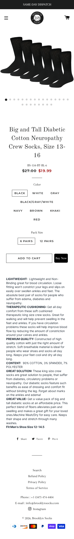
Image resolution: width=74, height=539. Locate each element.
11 (47, 100)
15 (64, 100)
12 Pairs (47, 241)
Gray (55, 193)
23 (47, 105)
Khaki (55, 210)
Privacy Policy (37, 482)
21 (39, 105)
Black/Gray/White (37, 201)
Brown (36, 210)
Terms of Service (37, 488)
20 (35, 105)
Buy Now (61, 258)
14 (60, 100)
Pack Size (37, 232)
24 (51, 105)
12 (51, 100)
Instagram (39, 509)
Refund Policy (37, 476)
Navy (18, 210)
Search (37, 470)
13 (55, 100)
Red (37, 219)
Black (19, 193)
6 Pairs (26, 241)
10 (43, 100)
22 (43, 105)
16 (68, 100)
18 (27, 105)
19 (31, 105)
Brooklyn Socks (42, 518)
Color (37, 184)
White (37, 193)
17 (23, 105)
